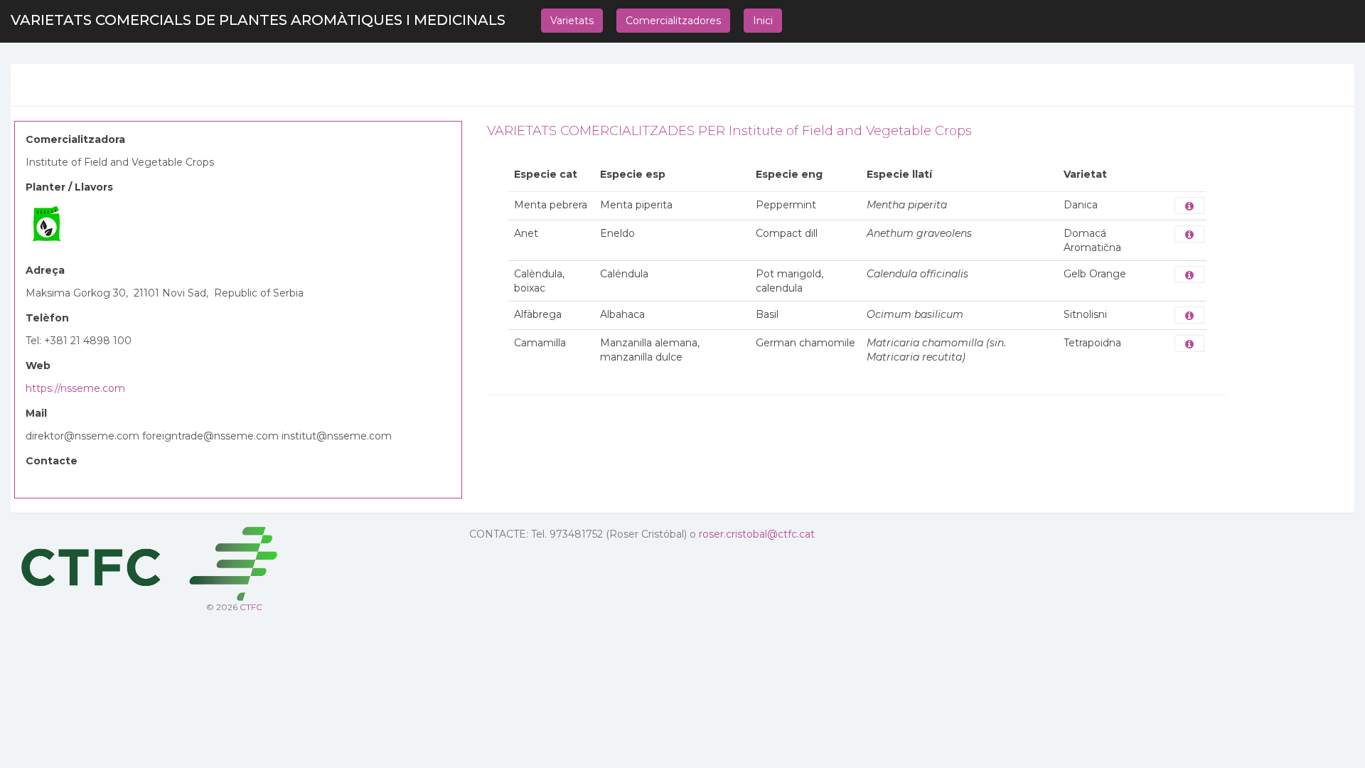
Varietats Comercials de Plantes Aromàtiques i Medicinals (258, 19)
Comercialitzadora (75, 139)
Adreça (45, 270)
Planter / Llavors (69, 187)
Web (38, 365)
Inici (763, 20)
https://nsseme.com (75, 388)
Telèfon (47, 317)
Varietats (572, 20)
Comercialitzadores (673, 20)
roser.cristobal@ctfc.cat (757, 534)
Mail (36, 413)
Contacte (51, 460)
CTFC (251, 607)
